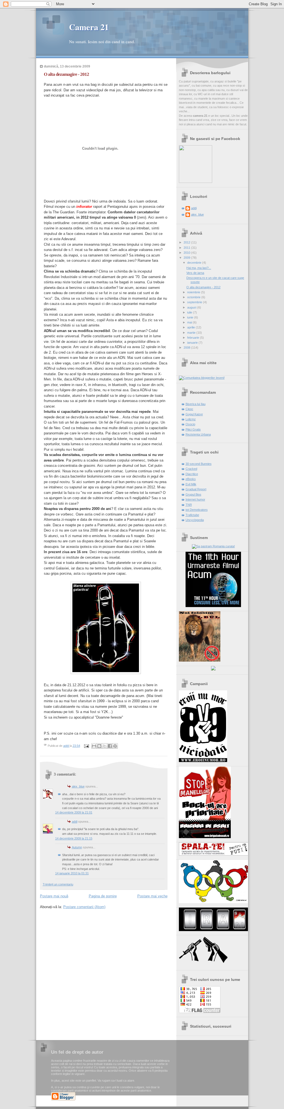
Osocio (190, 424)
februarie (193, 337)
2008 (187, 347)
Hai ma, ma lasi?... (198, 268)
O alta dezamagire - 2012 (203, 287)
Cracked (191, 468)
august (192, 307)
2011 (187, 247)
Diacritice (192, 474)
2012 (187, 242)
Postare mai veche (152, 896)
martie (191, 332)
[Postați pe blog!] (99, 746)
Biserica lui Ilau (196, 404)
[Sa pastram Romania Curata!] (213, 546)
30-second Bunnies (199, 463)
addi (74, 821)
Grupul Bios (193, 494)
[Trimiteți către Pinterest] (115, 746)
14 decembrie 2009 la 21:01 (73, 812)
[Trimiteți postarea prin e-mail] (86, 745)
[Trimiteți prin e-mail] (94, 746)
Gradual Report (196, 489)
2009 (187, 257)
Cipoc (189, 409)
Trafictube (192, 515)
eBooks (191, 479)
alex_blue (78, 786)
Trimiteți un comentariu (58, 884)
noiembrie (194, 292)
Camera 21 (89, 27)
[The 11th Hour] (213, 606)
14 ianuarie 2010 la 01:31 (72, 873)
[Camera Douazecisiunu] (195, 181)
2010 (187, 252)
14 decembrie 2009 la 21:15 (73, 838)
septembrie (195, 302)
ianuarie (193, 342)
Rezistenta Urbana (198, 434)
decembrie (194, 262)
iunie (190, 317)
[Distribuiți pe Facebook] (110, 746)
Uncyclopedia (195, 520)
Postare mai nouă (54, 896)
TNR (189, 504)
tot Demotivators (197, 509)
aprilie (191, 327)
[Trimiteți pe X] (104, 746)
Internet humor (195, 499)
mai (190, 322)
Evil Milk (191, 484)
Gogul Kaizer (194, 414)
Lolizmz (191, 419)
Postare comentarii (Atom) (84, 907)
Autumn (77, 847)
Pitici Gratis (193, 429)
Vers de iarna (195, 272)
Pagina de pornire (103, 896)
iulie (190, 312)
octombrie (194, 297)
